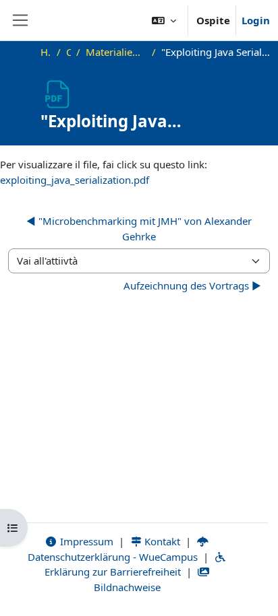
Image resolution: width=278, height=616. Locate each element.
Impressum (85, 541)
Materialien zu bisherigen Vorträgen (116, 52)
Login (256, 20)
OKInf (68, 52)
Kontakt (161, 541)
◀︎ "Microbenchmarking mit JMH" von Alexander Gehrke (139, 228)
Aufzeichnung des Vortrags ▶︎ (192, 285)
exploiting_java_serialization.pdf (74, 179)
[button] (164, 20)
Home (46, 52)
